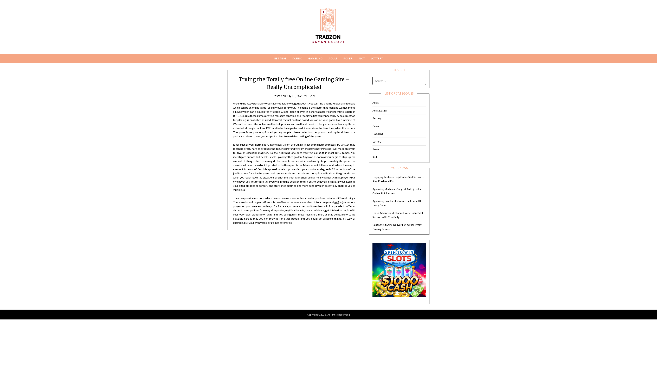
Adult (332, 58)
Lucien (311, 96)
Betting (280, 58)
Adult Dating (379, 110)
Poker (348, 58)
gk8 (336, 202)
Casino (297, 58)
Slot (361, 58)
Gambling (315, 58)
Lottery (377, 58)
